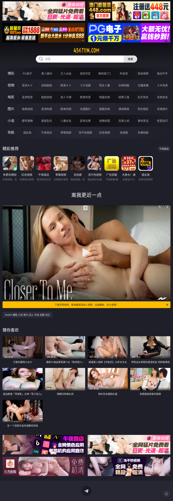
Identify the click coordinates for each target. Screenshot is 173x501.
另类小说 (123, 121)
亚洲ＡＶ (27, 85)
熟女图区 (143, 109)
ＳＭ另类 (162, 85)
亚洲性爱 (27, 97)
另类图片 (162, 109)
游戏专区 (85, 73)
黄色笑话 (143, 121)
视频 (11, 85)
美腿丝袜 (104, 109)
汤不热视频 (85, 132)
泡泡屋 (124, 132)
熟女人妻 (104, 85)
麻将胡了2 (104, 73)
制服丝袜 (104, 97)
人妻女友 (65, 121)
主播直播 (143, 85)
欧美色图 (65, 109)
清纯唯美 (123, 109)
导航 (11, 132)
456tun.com (86, 50)
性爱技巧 (162, 121)
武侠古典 (85, 121)
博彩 (11, 73)
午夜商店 (46, 132)
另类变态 (162, 97)
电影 (11, 97)
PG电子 (27, 73)
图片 (11, 109)
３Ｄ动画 (85, 85)
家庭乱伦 (46, 121)
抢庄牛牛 (162, 73)
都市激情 (27, 121)
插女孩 (27, 132)
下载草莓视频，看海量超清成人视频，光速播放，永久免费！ (86, 304)
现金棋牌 (143, 73)
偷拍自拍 (46, 97)
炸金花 (124, 73)
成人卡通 (65, 97)
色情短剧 (143, 132)
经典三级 (123, 97)
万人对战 (65, 73)
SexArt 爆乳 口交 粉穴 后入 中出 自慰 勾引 (27, 314)
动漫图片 (85, 109)
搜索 (130, 59)
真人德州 (46, 73)
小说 (11, 120)
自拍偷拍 (46, 85)
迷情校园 (104, 121)
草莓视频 (65, 132)
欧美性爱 (85, 97)
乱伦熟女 (143, 97)
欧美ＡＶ (65, 85)
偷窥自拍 (27, 109)
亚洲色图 (46, 109)
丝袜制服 (123, 85)
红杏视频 (104, 132)
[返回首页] (166, 494)
